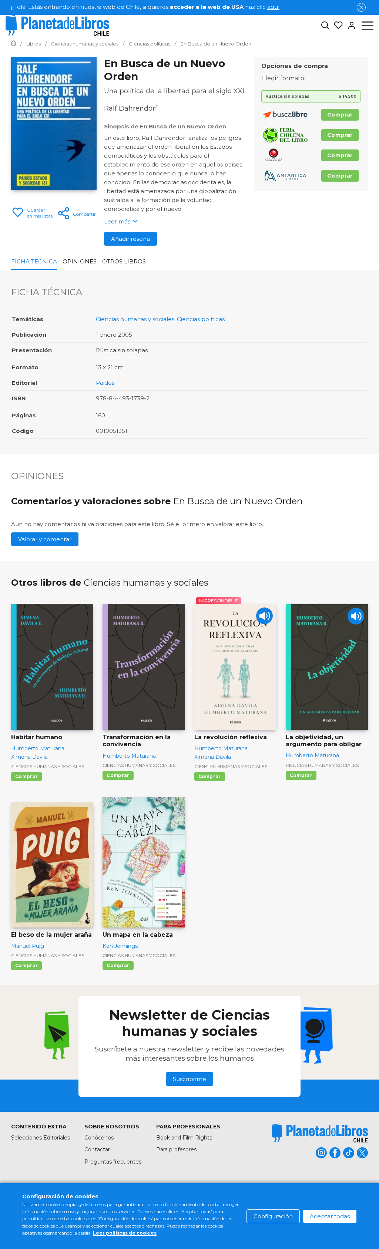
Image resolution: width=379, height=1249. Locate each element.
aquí (273, 6)
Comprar (340, 114)
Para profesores (176, 1149)
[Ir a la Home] (13, 44)
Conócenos (99, 1137)
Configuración (273, 1216)
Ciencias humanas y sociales (135, 319)
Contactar (97, 1149)
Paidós (105, 382)
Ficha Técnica (34, 261)
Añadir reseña (130, 238)
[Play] (264, 615)
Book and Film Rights (184, 1137)
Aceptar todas (330, 1216)
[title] (320, 1133)
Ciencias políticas (201, 319)
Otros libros (124, 261)
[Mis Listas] (336, 25)
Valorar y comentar (44, 539)
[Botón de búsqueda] (325, 26)
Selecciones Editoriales (40, 1137)
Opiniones (80, 261)
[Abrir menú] (367, 25)
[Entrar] (349, 25)
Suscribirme (189, 1079)
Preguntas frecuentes (112, 1161)
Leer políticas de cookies (125, 1233)
